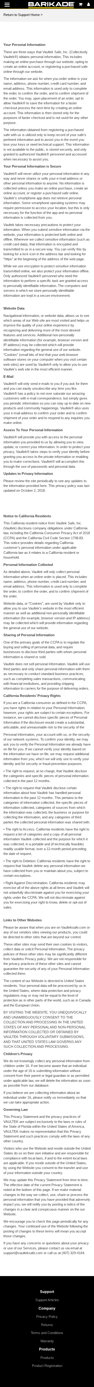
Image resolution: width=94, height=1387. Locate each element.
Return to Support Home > (23, 15)
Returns (47, 1325)
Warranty (47, 1341)
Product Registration (47, 1366)
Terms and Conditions (47, 1333)
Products (47, 1358)
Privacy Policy (47, 1317)
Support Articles (47, 1300)
